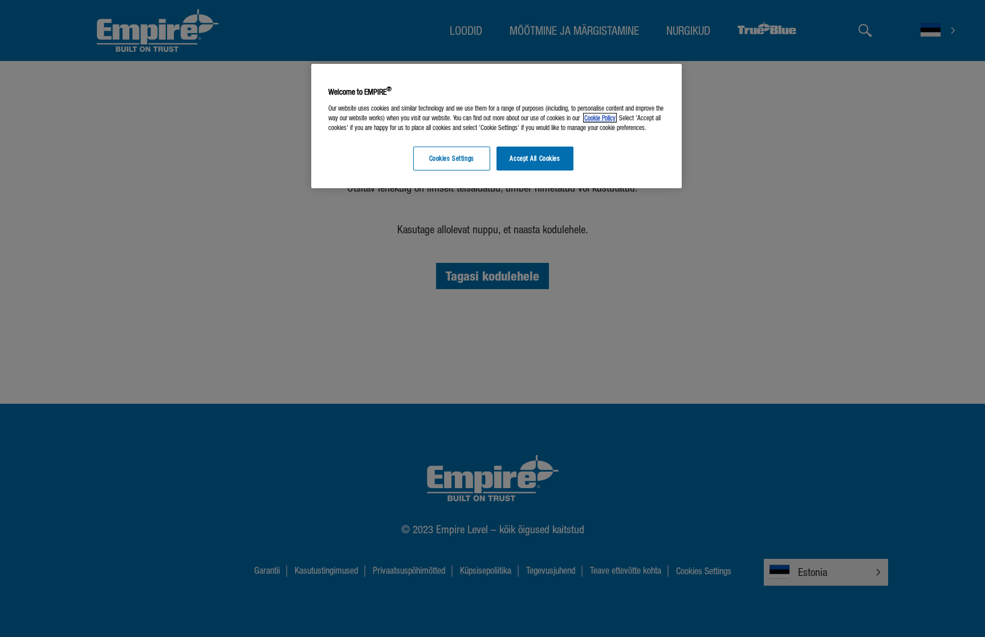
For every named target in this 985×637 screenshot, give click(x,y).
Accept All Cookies (535, 158)
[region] (496, 126)
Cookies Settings (451, 158)
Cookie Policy (600, 117)
